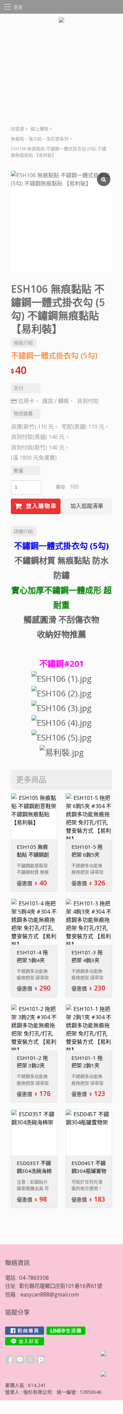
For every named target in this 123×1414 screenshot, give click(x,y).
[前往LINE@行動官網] (65, 1331)
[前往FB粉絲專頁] (24, 1331)
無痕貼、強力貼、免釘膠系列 (40, 139)
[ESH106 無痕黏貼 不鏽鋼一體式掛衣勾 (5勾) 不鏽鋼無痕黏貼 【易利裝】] (61, 221)
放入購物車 (40, 506)
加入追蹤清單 (86, 506)
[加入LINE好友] (24, 1341)
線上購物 (40, 129)
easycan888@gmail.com (49, 1294)
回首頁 (17, 129)
